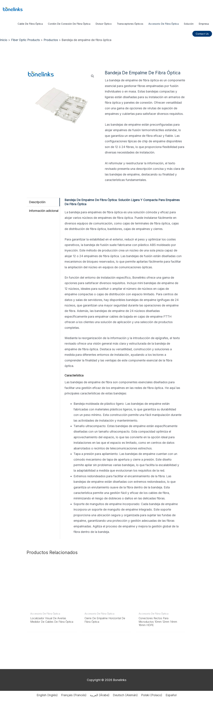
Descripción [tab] (37, 202)
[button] (202, 34)
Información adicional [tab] (43, 210)
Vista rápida (52, 606)
